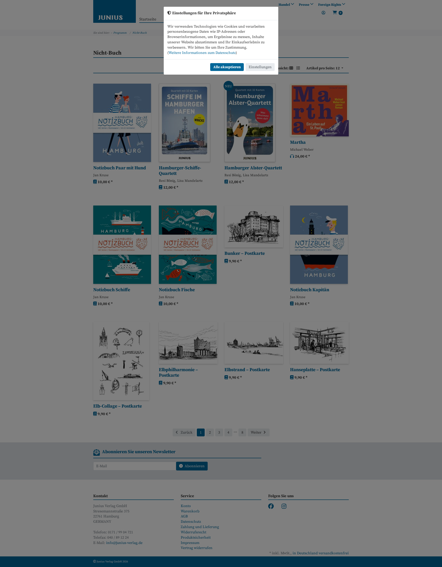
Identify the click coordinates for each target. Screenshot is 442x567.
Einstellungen (260, 67)
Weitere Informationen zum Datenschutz (202, 52)
